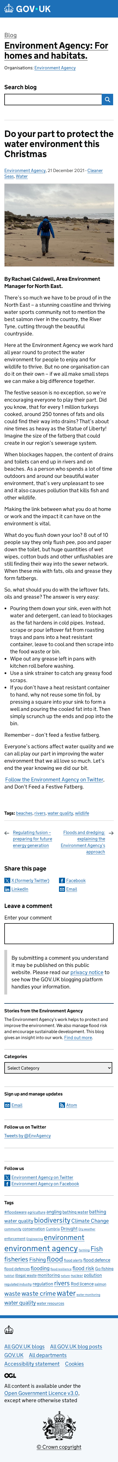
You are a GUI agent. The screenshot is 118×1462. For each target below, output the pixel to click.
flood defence (96, 1260)
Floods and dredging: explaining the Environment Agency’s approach (83, 842)
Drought (69, 1228)
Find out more (78, 1037)
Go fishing (104, 1268)
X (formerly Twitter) (30, 880)
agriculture (36, 1212)
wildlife (82, 813)
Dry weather (86, 1229)
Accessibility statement (32, 1363)
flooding (40, 1268)
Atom (71, 1105)
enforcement (14, 1238)
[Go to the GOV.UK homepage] (27, 8)
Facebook (76, 880)
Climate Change (90, 1220)
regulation (43, 1284)
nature (65, 1276)
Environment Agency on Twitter (42, 1177)
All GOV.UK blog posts (76, 1346)
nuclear (77, 1275)
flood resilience (61, 1269)
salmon (100, 1284)
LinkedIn (19, 889)
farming (84, 1250)
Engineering (34, 1239)
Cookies (74, 1363)
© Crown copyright (59, 1447)
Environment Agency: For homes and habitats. (56, 50)
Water (22, 176)
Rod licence (82, 1284)
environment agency (41, 1248)
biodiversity (52, 1220)
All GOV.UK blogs (24, 1346)
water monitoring (88, 1295)
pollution (93, 1275)
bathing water (75, 1212)
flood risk (83, 1268)
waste (12, 1293)
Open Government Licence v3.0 (41, 1393)
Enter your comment (28, 917)
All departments (48, 1355)
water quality (60, 813)
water (66, 1293)
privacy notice (86, 972)
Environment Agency (55, 67)
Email (71, 889)
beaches (24, 813)
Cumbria (53, 1229)
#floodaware (15, 1212)
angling (54, 1212)
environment (64, 1237)
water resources (50, 1303)
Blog (10, 35)
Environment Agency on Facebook (45, 1183)
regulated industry (18, 1284)
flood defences (17, 1268)
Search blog (20, 87)
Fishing (37, 1259)
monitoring (49, 1275)
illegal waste (26, 1275)
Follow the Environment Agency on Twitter (54, 779)
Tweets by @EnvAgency (27, 1135)
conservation (33, 1228)
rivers (40, 813)
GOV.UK (13, 1355)
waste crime (38, 1293)
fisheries (16, 1259)
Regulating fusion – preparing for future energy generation (32, 839)
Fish (97, 1249)
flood (55, 1259)
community (12, 1229)
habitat (9, 1276)
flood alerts (73, 1260)
